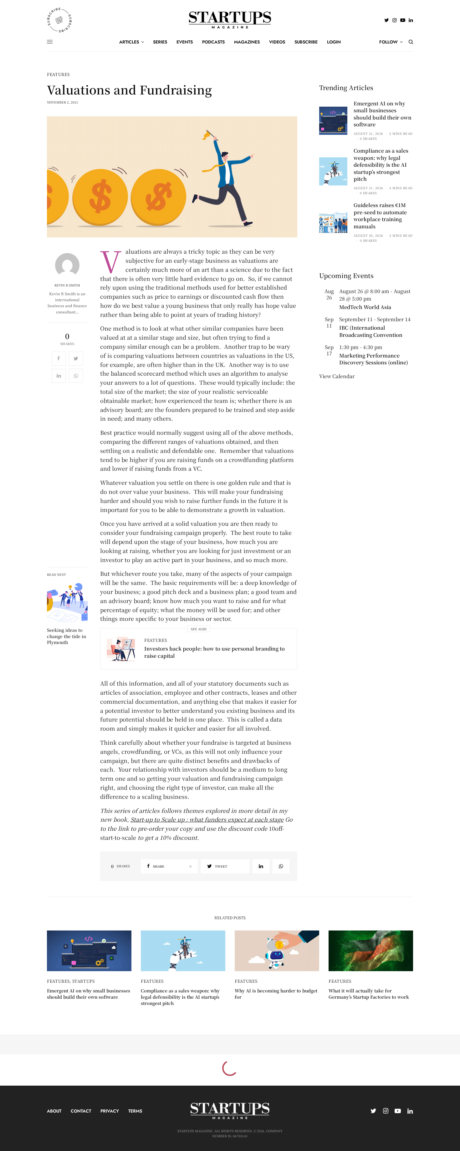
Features (58, 74)
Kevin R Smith (67, 285)
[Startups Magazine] (230, 20)
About (54, 1111)
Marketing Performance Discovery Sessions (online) (373, 359)
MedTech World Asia (365, 307)
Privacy (109, 1111)
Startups (83, 981)
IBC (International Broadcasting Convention (370, 331)
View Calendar (337, 376)
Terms (135, 1111)
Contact (81, 1111)
